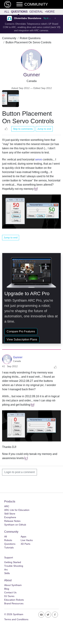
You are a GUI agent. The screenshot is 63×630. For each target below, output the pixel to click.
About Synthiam (13, 585)
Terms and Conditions (16, 619)
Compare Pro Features (21, 331)
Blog (6, 588)
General (36, 11)
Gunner (17, 357)
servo (38, 159)
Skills (7, 573)
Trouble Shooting (13, 565)
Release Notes (12, 521)
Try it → (47, 18)
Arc (6, 569)
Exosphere (10, 517)
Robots (8, 540)
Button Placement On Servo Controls (28, 42)
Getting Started (12, 562)
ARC (6, 506)
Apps (23, 536)
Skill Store (9, 513)
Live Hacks (27, 540)
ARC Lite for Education (16, 510)
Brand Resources (13, 603)
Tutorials (9, 547)
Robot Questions (30, 38)
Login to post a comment (19, 472)
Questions (19, 11)
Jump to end (44, 128)
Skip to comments (23, 128)
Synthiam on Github (15, 524)
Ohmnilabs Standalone (27, 18)
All (6, 11)
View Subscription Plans (22, 339)
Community (9, 38)
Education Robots (14, 599)
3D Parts (25, 543)
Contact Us (10, 592)
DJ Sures (9, 596)
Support (8, 557)
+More (50, 11)
